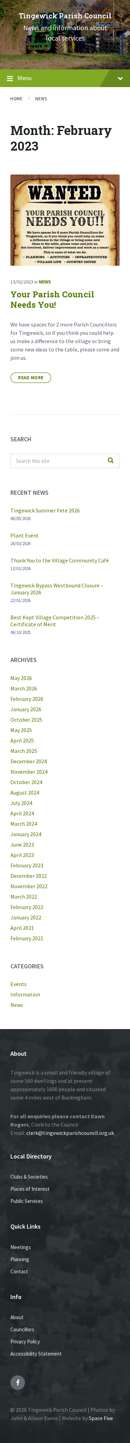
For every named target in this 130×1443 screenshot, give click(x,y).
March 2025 (23, 750)
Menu (24, 78)
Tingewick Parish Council (65, 15)
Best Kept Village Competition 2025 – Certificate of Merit (54, 621)
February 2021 (26, 938)
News (41, 99)
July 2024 (21, 802)
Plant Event (24, 535)
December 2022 (28, 875)
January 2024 (25, 834)
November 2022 (28, 886)
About (17, 1317)
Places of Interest (30, 1189)
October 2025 (26, 719)
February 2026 (26, 698)
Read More (31, 378)
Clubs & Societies (29, 1176)
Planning (19, 1259)
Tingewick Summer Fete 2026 (45, 510)
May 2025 (21, 730)
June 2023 (22, 844)
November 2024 (28, 771)
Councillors (22, 1329)
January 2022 (25, 917)
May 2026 (21, 677)
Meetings (20, 1247)
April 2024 (22, 813)
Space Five (101, 1418)
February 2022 (26, 906)
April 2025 (22, 740)
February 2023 (26, 865)
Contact (19, 1271)
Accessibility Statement (36, 1353)
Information (25, 994)
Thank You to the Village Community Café (59, 560)
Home (16, 99)
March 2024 (23, 823)
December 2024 (28, 761)
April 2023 (22, 854)
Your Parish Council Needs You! (52, 299)
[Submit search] (110, 461)
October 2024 (26, 782)
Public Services (26, 1201)
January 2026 (25, 709)
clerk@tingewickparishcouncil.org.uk (70, 1132)
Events (18, 984)
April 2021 (22, 927)
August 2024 (24, 792)
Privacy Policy (25, 1341)
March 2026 (23, 688)
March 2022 (23, 896)
